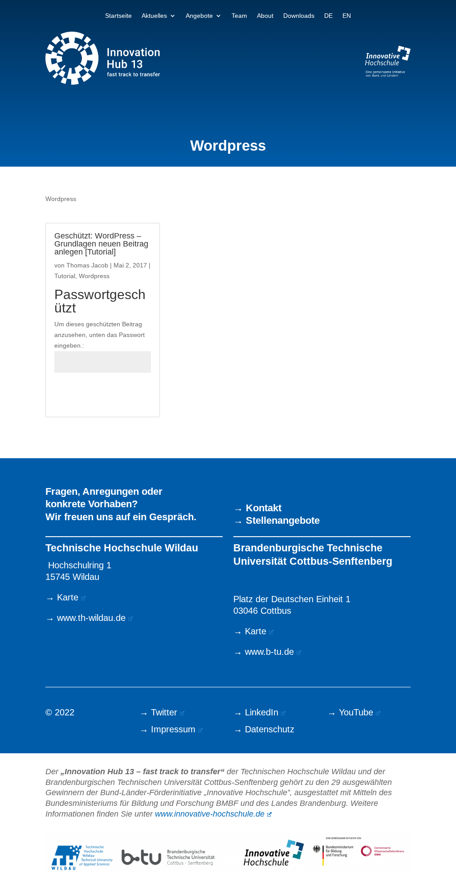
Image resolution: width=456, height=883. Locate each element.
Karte (67, 597)
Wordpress (94, 275)
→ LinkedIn (255, 712)
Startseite (118, 15)
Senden (126, 393)
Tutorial (64, 275)
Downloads (298, 15)
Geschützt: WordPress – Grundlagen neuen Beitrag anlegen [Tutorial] (101, 243)
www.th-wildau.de (91, 618)
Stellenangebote (283, 520)
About (265, 15)
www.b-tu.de (269, 652)
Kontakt (263, 507)
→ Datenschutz (263, 729)
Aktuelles (154, 15)
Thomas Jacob (87, 265)
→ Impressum (167, 729)
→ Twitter (158, 712)
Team (239, 15)
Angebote (199, 15)
